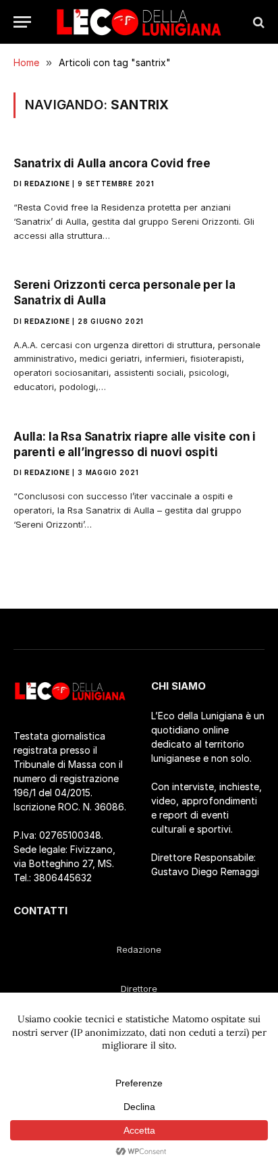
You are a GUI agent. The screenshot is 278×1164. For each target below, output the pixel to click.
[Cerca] (257, 22)
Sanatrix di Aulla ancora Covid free (112, 163)
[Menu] (22, 22)
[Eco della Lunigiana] (139, 22)
